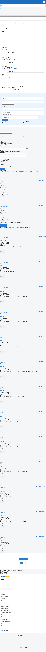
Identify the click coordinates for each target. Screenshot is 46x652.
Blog (2, 614)
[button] (44, 2)
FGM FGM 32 (3, 240)
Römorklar (6, 571)
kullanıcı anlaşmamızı (22, 121)
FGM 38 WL (2, 491)
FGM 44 (2, 185)
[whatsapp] (22, 60)
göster (2, 164)
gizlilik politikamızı (12, 121)
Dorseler (2, 571)
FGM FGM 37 (3, 515)
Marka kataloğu (4, 616)
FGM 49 (2, 441)
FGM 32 (2, 210)
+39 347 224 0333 (15, 59)
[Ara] (44, 5)
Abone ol (3, 225)
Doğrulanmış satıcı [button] (5, 47)
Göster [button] (10, 59)
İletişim (2, 586)
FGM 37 (2, 416)
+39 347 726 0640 (15, 68)
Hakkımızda (3, 581)
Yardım (2, 584)
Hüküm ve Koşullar (5, 606)
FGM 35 (2, 390)
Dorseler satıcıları (3, 573)
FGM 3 (1, 340)
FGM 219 (2, 265)
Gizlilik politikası (4, 608)
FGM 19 (2, 316)
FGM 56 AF (2, 366)
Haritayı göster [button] (23, 86)
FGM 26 (2, 291)
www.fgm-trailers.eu (6, 63)
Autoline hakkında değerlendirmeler (8, 612)
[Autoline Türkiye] (8, 2)
